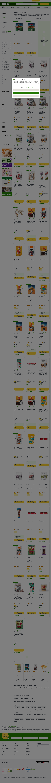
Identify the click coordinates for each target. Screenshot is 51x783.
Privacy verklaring (30, 87)
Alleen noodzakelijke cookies (26, 96)
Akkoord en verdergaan (26, 93)
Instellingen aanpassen (26, 90)
